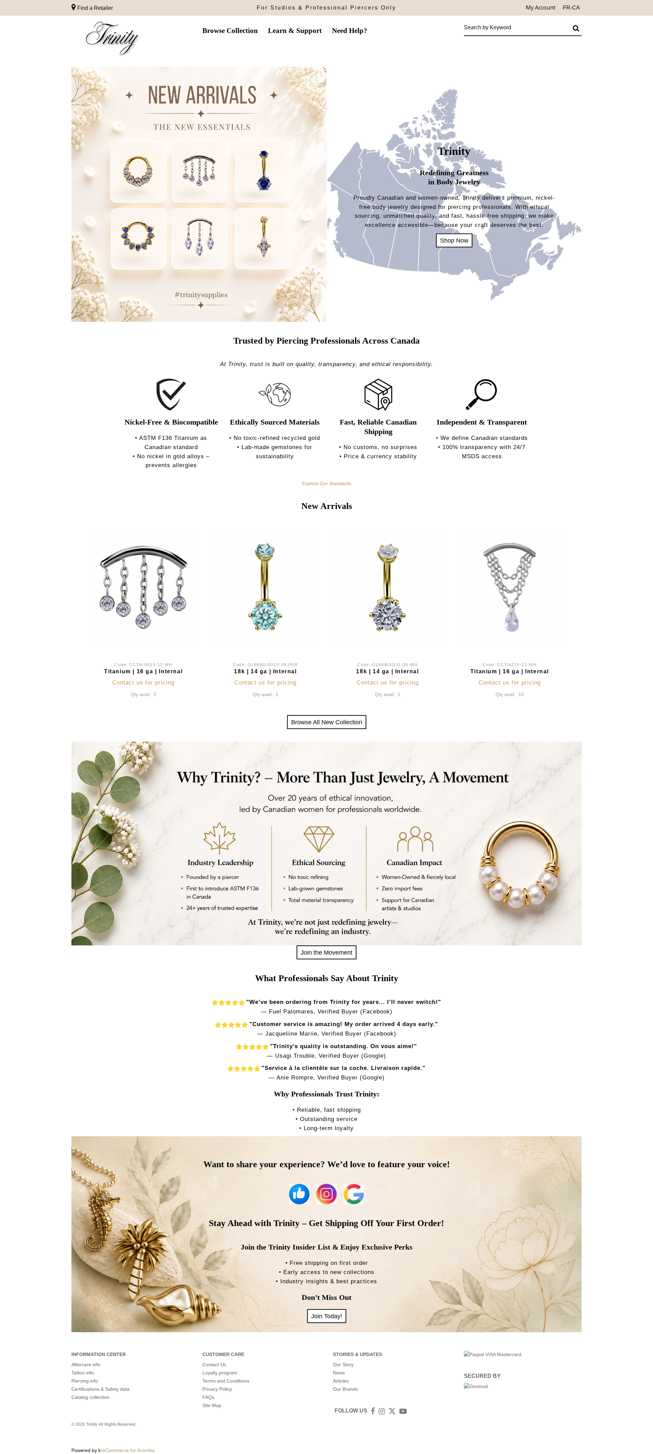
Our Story (343, 1364)
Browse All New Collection (326, 722)
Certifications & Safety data (100, 1389)
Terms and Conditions (225, 1381)
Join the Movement (326, 952)
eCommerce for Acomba (128, 1450)
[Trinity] (112, 40)
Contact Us (214, 1364)
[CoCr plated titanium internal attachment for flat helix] (143, 587)
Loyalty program (219, 1372)
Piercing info (84, 1381)
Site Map (211, 1405)
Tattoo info (82, 1372)
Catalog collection (90, 1397)
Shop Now (454, 240)
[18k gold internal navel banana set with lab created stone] (265, 587)
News (339, 1372)
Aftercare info (85, 1364)
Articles (341, 1381)
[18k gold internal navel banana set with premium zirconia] (387, 587)
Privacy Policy (217, 1389)
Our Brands (345, 1389)
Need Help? (349, 31)
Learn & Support (295, 31)
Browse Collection (230, 31)
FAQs (208, 1397)
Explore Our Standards (326, 483)
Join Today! (326, 1316)
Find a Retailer (94, 8)
